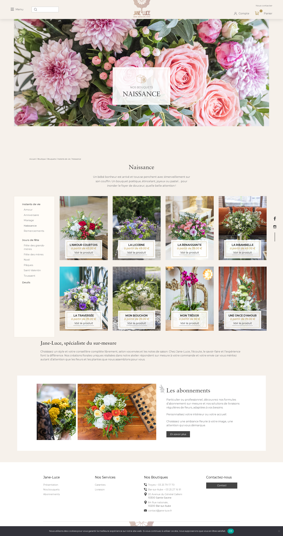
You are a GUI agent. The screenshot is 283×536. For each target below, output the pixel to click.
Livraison (100, 489)
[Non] (279, 531)
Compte (244, 13)
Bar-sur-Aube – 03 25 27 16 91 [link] (164, 489)
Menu (19, 9)
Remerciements (34, 230)
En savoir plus (178, 434)
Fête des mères (33, 254)
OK (230, 531)
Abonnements (51, 494)
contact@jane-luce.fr (160, 510)
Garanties (100, 484)
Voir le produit (83, 252)
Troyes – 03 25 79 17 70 (161, 484)
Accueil (32, 159)
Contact (221, 485)
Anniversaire (31, 215)
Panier (268, 13)
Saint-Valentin (32, 270)
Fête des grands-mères (34, 247)
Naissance (30, 225)
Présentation (50, 484)
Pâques (28, 265)
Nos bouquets (51, 489)
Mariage (29, 220)
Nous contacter (264, 5)
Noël (27, 259)
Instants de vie (63, 159)
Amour (28, 209)
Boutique (42, 159)
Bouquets (51, 159)
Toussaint (29, 275)
